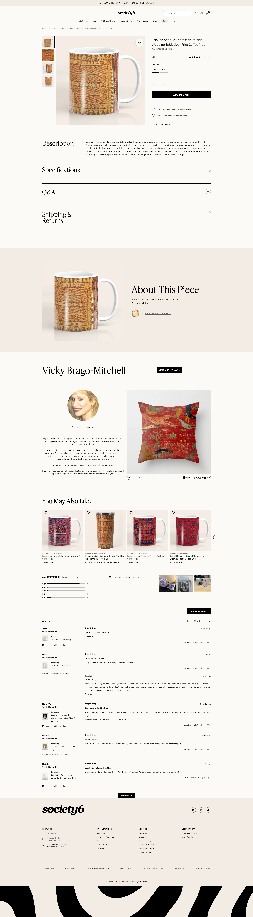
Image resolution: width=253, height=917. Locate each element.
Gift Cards (100, 848)
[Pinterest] (200, 810)
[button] (200, 57)
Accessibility (180, 868)
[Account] (195, 13)
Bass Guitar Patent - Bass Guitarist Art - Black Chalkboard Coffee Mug (64, 778)
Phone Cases (142, 21)
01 (129, 478)
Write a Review (202, 612)
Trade (175, 21)
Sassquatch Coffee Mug (61, 639)
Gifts (155, 21)
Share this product (160, 124)
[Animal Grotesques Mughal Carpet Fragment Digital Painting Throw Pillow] (168, 432)
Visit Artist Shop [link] (169, 370)
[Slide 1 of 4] (48, 42)
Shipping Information (105, 837)
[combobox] (177, 13)
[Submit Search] (166, 13)
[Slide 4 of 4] (48, 81)
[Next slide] (213, 537)
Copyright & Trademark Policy (153, 868)
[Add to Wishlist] (46, 512)
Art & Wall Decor (108, 21)
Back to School (81, 21)
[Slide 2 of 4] (48, 55)
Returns (99, 840)
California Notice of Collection (98, 868)
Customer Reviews (147, 844)
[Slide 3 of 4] (48, 68)
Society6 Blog (145, 840)
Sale (165, 21)
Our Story (143, 833)
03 (140, 478)
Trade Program (145, 852)
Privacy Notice (48, 868)
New (95, 21)
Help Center (101, 833)
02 (134, 478)
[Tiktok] (208, 810)
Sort (189, 621)
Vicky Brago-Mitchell (163, 49)
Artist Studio (187, 837)
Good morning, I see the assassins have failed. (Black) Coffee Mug (63, 718)
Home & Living (126, 21)
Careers (142, 837)
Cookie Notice (70, 868)
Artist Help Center (189, 833)
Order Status (102, 844)
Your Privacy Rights (203, 868)
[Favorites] (201, 13)
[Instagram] (193, 810)
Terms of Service (125, 868)
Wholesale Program (147, 848)
